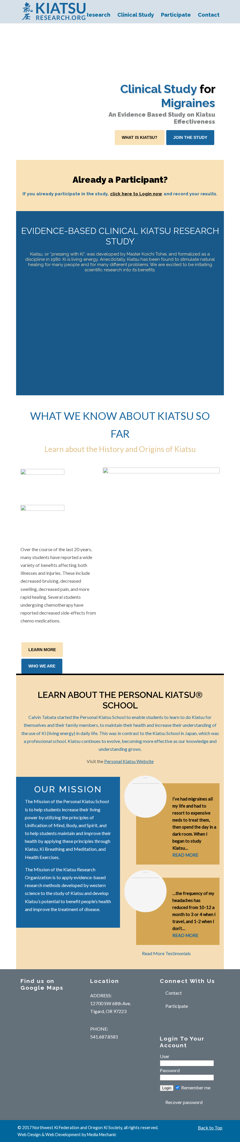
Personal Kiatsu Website (129, 761)
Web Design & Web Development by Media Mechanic (67, 1134)
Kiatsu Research (53, 11)
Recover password (184, 1102)
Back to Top (210, 1127)
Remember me (195, 1087)
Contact (173, 993)
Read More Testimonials (166, 953)
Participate (176, 1006)
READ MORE (185, 855)
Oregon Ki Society (105, 1127)
